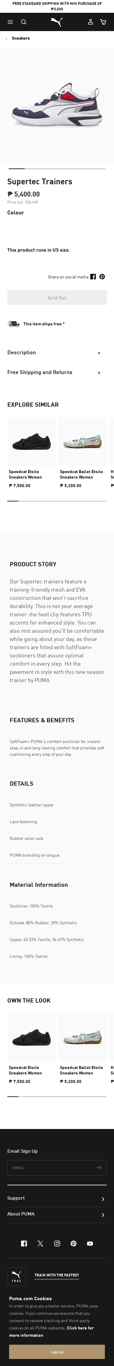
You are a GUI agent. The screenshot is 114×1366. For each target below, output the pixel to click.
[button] (11, 22)
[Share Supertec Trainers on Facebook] (93, 276)
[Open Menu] (11, 22)
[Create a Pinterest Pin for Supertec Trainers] (102, 276)
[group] (31, 450)
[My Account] (90, 22)
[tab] (17, 168)
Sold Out (57, 297)
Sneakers (21, 38)
